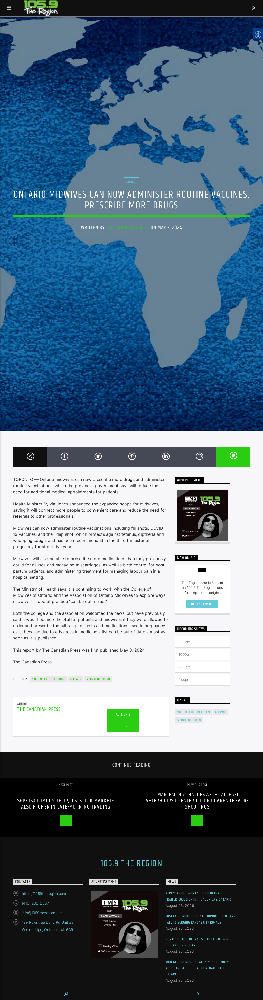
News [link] (131, 182)
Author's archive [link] (123, 720)
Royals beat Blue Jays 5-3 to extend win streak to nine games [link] (197, 942)
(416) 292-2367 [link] (35, 903)
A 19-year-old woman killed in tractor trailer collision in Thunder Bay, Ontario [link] (198, 896)
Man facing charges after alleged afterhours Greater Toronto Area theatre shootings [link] (197, 800)
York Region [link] (98, 679)
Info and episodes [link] (202, 604)
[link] (9, 8)
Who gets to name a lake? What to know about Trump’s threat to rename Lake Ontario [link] (197, 968)
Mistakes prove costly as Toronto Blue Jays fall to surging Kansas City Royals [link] (200, 919)
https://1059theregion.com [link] (44, 893)
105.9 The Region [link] (48, 679)
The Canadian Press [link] (127, 228)
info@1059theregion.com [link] (42, 912)
